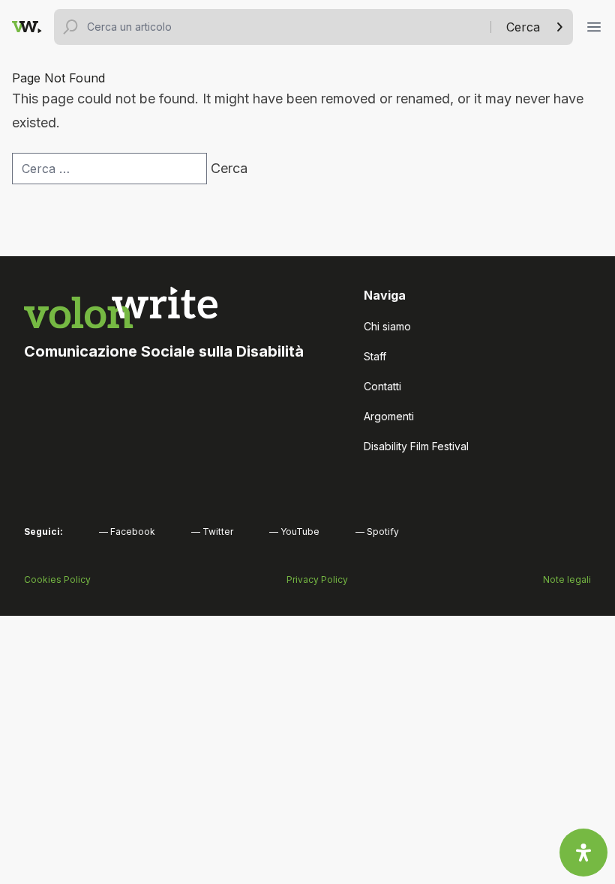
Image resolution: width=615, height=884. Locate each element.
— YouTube (294, 531)
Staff (375, 356)
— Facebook (127, 531)
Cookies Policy (57, 579)
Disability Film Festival (416, 446)
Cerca (523, 26)
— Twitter (212, 531)
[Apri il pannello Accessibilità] (584, 853)
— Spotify (377, 531)
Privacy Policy (317, 579)
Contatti (382, 386)
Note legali (567, 579)
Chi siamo (387, 326)
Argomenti (389, 416)
